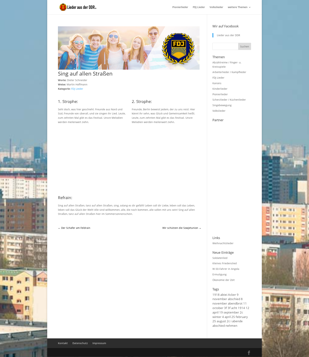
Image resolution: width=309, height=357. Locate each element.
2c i (229, 321)
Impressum (99, 343)
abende (237, 321)
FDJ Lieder (199, 7)
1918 (216, 294)
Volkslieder (216, 7)
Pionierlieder (180, 7)
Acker (232, 294)
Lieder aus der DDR (228, 35)
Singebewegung (222, 105)
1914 (241, 308)
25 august (219, 321)
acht (234, 308)
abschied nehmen (224, 325)
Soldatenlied (219, 258)
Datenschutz (80, 343)
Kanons (216, 83)
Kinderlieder (219, 88)
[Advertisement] (129, 159)
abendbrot (235, 303)
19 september (229, 312)
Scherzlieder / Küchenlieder (229, 99)
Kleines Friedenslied (224, 263)
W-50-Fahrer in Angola (225, 269)
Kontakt (63, 343)
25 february (239, 317)
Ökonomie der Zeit (223, 280)
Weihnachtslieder (223, 243)
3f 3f (227, 308)
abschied (234, 299)
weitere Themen (237, 7)
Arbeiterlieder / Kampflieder (229, 72)
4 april (226, 317)
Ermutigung (219, 274)
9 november (225, 296)
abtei (223, 294)
